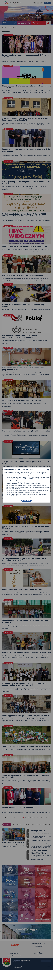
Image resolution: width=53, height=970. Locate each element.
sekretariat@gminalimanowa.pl (11, 480)
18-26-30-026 (25, 483)
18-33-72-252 (33, 478)
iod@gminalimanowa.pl (36, 483)
